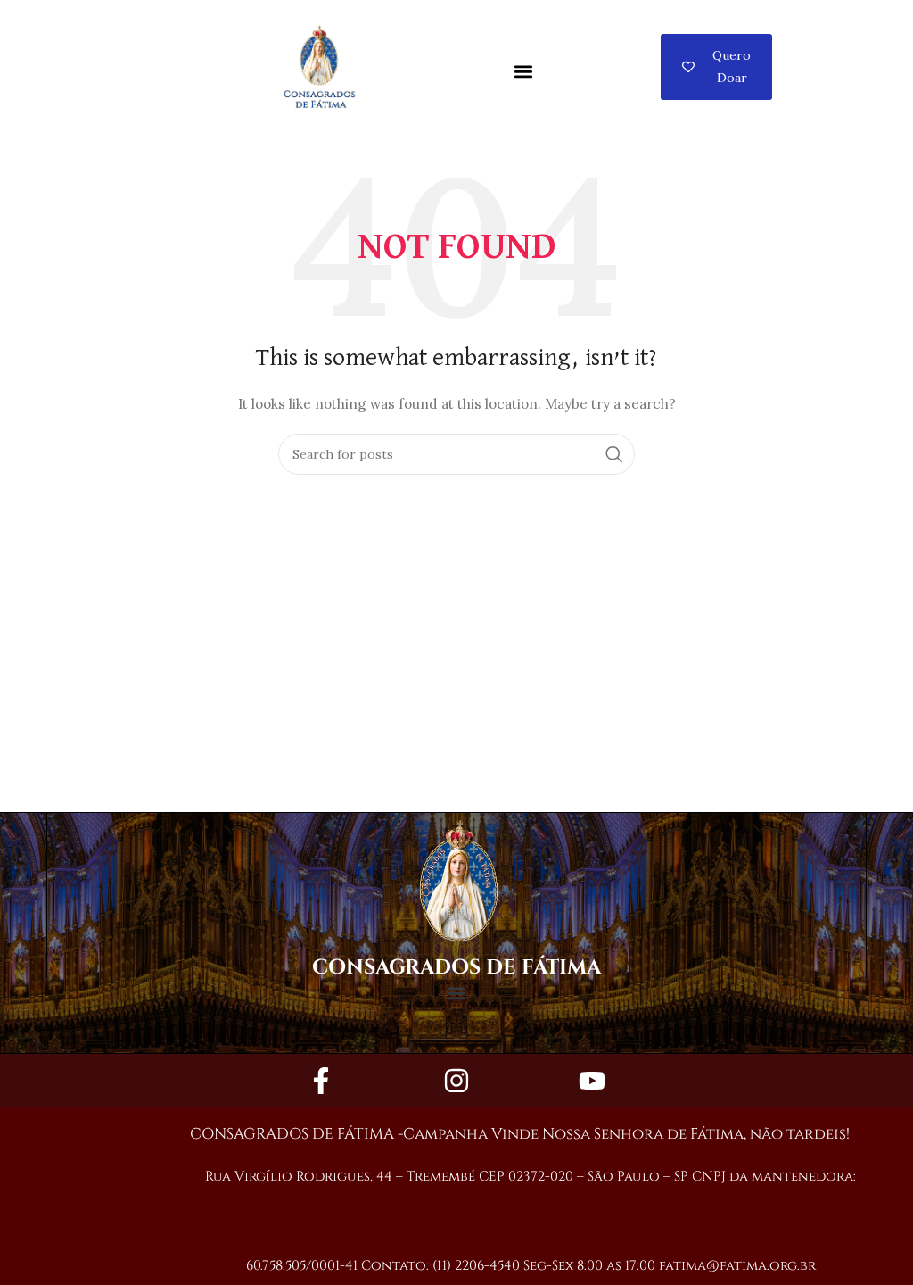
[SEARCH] (614, 454)
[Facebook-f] (321, 1080)
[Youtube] (592, 1080)
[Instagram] (456, 1080)
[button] (523, 72)
